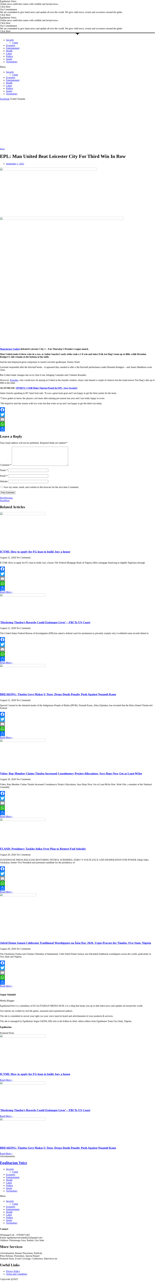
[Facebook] (77, 409)
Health (9, 51)
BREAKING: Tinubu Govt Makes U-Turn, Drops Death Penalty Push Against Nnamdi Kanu (58, 694)
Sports (9, 59)
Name (4, 470)
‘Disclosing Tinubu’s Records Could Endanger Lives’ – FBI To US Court (45, 622)
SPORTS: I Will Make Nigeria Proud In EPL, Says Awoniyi (46, 388)
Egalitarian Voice (13, 1163)
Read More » (6, 592)
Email (3, 476)
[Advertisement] (77, 123)
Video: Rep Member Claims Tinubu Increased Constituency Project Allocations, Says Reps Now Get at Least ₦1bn (71, 773)
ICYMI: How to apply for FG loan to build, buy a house (35, 551)
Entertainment (12, 48)
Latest (9, 53)
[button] (77, 67)
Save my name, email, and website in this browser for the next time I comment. (41, 487)
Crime (15, 42)
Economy (10, 45)
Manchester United (10, 349)
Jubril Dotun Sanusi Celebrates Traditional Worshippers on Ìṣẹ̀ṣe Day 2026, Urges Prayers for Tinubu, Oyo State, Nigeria (75, 942)
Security (10, 40)
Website (4, 481)
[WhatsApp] (77, 424)
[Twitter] (77, 414)
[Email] (77, 419)
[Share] (77, 429)
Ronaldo (14, 380)
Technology (11, 61)
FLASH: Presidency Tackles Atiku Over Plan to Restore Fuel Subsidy (43, 848)
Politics (9, 56)
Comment (5, 465)
